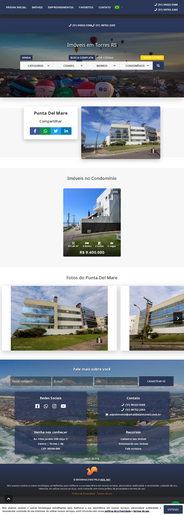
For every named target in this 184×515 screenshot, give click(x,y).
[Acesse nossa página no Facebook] (37, 406)
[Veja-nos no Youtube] (63, 406)
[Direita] (178, 318)
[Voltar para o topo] (8, 498)
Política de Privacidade (83, 493)
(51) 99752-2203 (105, 25)
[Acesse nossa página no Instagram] (54, 406)
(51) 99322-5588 (82, 25)
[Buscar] (158, 65)
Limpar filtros (152, 57)
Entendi (173, 509)
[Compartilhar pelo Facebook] (35, 131)
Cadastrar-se (156, 381)
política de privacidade (118, 511)
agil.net (105, 479)
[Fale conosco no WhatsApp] (46, 406)
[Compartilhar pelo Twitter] (56, 131)
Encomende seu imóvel (133, 443)
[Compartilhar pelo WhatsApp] (45, 131)
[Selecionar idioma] (118, 7)
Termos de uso (104, 493)
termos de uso (141, 511)
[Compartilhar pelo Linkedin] (66, 131)
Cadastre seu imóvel (133, 439)
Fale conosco (133, 448)
